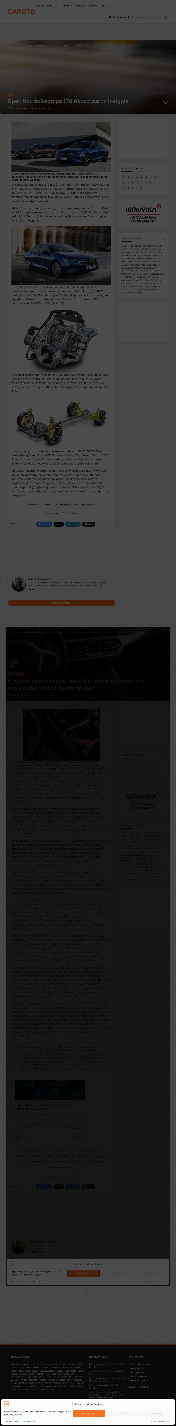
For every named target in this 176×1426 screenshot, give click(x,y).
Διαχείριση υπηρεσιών (160, 1421)
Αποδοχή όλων (89, 1413)
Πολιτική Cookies (11, 1421)
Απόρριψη (122, 1413)
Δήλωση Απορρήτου (28, 1421)
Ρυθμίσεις (156, 1413)
